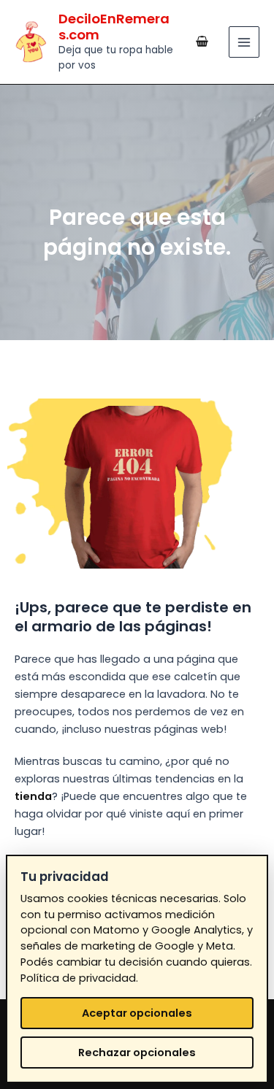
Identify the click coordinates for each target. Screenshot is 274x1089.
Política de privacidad (78, 978)
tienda (33, 796)
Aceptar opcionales (137, 1013)
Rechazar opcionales (137, 1052)
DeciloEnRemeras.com (114, 26)
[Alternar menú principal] (244, 41)
